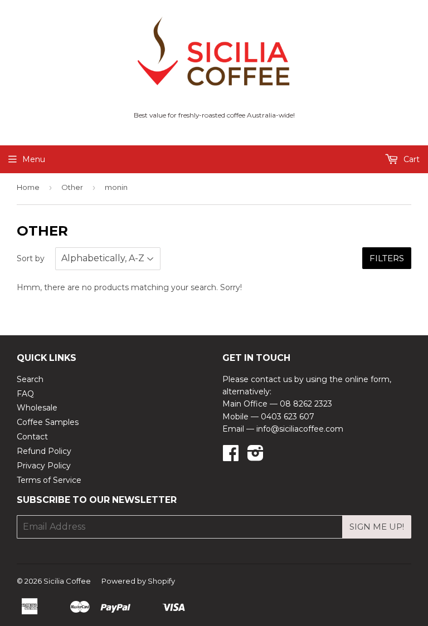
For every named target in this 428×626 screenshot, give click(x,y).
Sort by (31, 258)
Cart (410, 159)
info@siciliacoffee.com (299, 429)
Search (30, 379)
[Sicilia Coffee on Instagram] (255, 457)
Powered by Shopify (138, 580)
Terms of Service (49, 480)
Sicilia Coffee (67, 580)
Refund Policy (44, 451)
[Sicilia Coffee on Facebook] (230, 457)
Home (28, 187)
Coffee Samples (48, 422)
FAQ (25, 394)
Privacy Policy (44, 466)
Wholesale (37, 408)
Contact (32, 437)
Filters (386, 258)
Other (72, 187)
